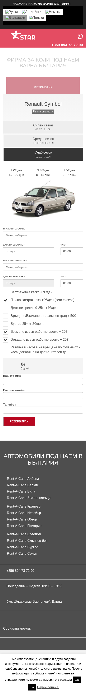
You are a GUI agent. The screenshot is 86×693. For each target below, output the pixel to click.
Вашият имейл (14, 390)
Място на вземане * (15, 229)
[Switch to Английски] (31, 12)
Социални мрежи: (17, 628)
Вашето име (12, 375)
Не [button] (32, 687)
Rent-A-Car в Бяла (21, 491)
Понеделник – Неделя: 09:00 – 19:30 (34, 586)
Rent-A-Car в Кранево (23, 506)
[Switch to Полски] (36, 18)
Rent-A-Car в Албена (23, 478)
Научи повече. (48, 687)
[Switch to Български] (15, 18)
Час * (63, 245)
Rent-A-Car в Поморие (24, 526)
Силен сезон (43, 127)
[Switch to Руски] (11, 12)
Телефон (9, 404)
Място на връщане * (15, 261)
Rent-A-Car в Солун (22, 553)
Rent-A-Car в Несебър (24, 513)
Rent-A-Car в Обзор (22, 519)
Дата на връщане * (14, 276)
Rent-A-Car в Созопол (24, 534)
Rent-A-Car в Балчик (22, 485)
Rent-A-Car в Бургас (22, 547)
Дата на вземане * (13, 245)
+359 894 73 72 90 (20, 570)
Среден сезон (43, 141)
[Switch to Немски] (53, 12)
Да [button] (77, 679)
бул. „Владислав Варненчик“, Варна (34, 601)
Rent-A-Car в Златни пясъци (29, 498)
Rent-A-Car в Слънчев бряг (28, 540)
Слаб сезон (43, 154)
